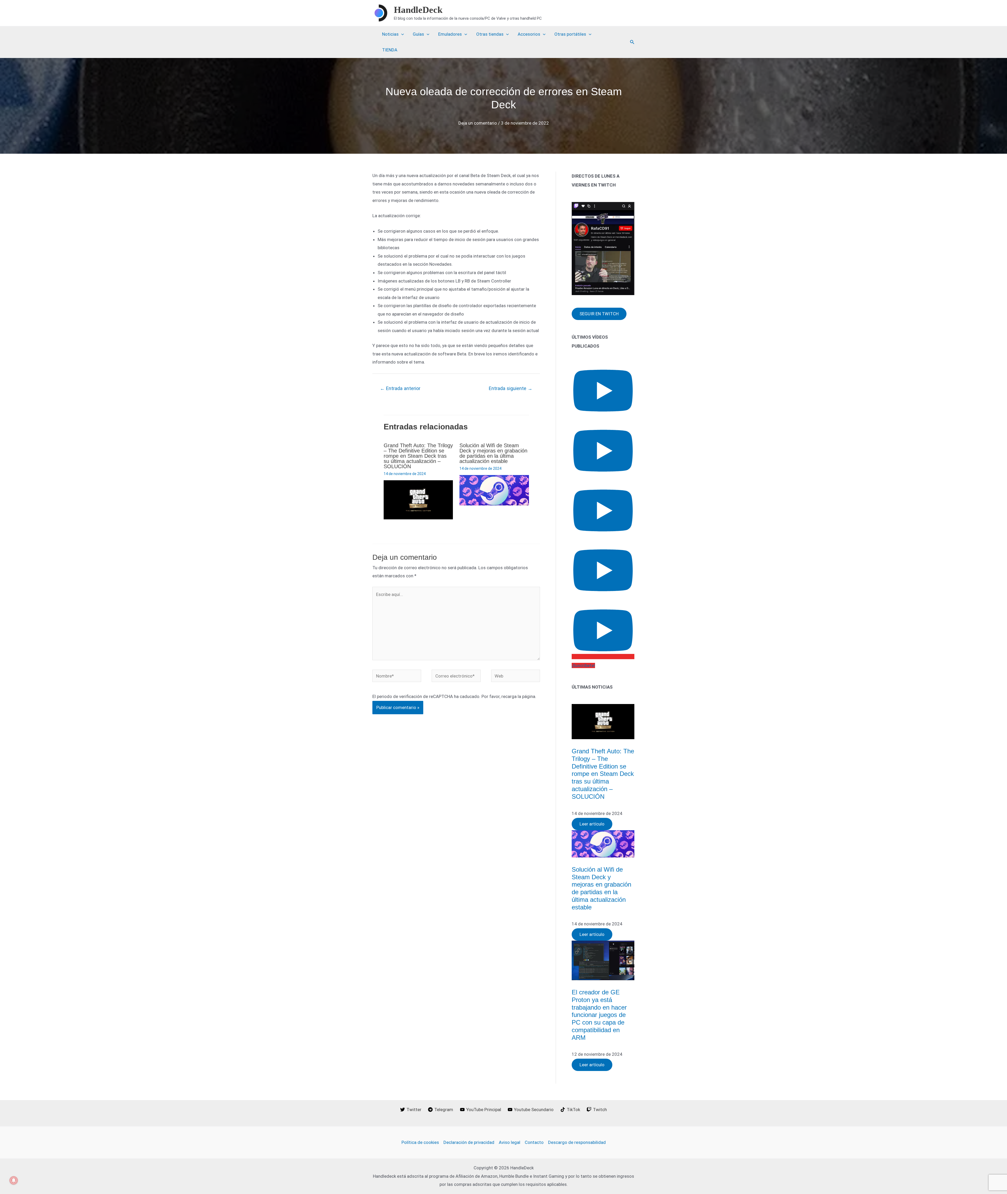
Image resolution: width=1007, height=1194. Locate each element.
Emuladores (450, 34)
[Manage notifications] (13, 1180)
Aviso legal (509, 1142)
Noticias (390, 34)
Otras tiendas (490, 34)
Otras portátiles (570, 34)
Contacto (534, 1142)
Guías (418, 34)
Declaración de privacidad (468, 1142)
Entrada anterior (400, 388)
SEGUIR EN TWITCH (599, 313)
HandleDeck (418, 10)
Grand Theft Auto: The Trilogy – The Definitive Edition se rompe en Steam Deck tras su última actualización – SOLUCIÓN (418, 456)
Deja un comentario (477, 123)
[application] (401, 34)
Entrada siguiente (510, 388)
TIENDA (389, 49)
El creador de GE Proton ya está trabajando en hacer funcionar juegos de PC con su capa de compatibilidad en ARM (599, 1015)
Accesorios (529, 34)
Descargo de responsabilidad (577, 1142)
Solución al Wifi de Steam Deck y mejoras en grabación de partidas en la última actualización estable (493, 453)
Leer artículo (592, 824)
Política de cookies (420, 1142)
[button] (632, 42)
